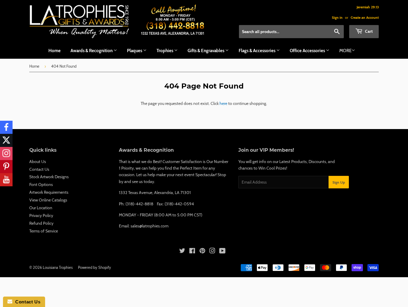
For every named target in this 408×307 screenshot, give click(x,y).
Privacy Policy (41, 215)
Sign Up (338, 182)
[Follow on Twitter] (6, 140)
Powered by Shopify (94, 267)
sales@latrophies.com (149, 226)
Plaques (135, 50)
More (345, 50)
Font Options (41, 184)
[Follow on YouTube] (6, 179)
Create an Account (365, 17)
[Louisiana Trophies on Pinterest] (202, 251)
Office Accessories (308, 50)
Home (54, 50)
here (223, 103)
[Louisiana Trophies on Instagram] (212, 251)
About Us (37, 161)
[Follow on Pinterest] (6, 166)
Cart (368, 31)
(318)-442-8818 (139, 204)
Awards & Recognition (91, 50)
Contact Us (39, 169)
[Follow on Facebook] (6, 127)
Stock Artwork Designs (49, 176)
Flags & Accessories (257, 50)
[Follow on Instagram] (6, 153)
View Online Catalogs (48, 200)
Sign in (337, 17)
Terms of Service (43, 231)
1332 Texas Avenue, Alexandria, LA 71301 (155, 192)
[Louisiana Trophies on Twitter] (182, 251)
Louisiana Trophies (58, 267)
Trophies (165, 50)
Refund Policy (41, 223)
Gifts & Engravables (206, 50)
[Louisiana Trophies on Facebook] (192, 251)
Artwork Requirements (48, 192)
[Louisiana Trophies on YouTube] (222, 251)
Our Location (40, 207)
